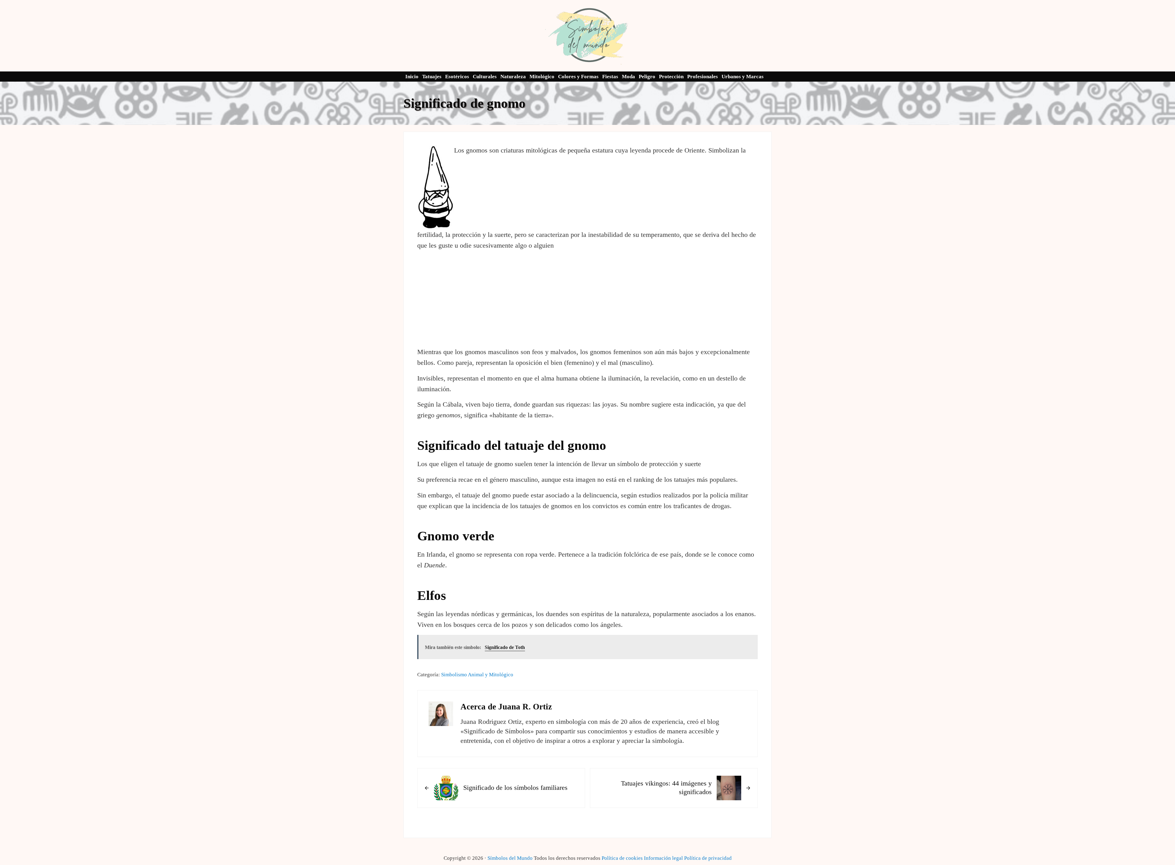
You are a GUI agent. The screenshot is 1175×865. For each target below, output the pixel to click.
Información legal (663, 858)
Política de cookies (622, 858)
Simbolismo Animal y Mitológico (477, 674)
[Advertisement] (587, 299)
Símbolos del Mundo (510, 858)
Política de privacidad (708, 858)
